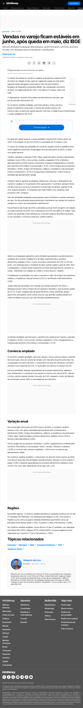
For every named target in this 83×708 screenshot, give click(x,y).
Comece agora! (40, 127)
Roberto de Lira (8, 54)
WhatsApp (49, 608)
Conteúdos (25, 608)
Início (5, 8)
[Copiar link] (54, 63)
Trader (5, 637)
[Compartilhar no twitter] (39, 63)
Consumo (6, 650)
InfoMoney (8, 600)
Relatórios (24, 605)
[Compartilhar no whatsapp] (29, 63)
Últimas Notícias (17, 8)
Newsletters (74, 3)
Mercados (47, 8)
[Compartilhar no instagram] (4, 677)
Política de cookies (69, 618)
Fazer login (66, 605)
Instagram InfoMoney (46, 545)
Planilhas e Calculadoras (26, 613)
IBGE (32, 545)
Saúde (5, 661)
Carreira (6, 658)
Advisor (5, 633)
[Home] (12, 3)
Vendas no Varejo (14, 549)
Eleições (71, 8)
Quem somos (67, 608)
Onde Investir (59, 8)
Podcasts (49, 612)
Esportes (6, 654)
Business (6, 629)
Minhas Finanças (6, 641)
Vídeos (48, 616)
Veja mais (66, 600)
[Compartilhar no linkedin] (44, 63)
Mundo (5, 626)
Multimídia (50, 600)
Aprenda (25, 600)
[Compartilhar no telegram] (49, 63)
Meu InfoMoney (33, 8)
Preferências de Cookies (68, 623)
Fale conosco (67, 629)
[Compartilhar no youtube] (31, 677)
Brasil (4, 647)
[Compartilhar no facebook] (34, 63)
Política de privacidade (66, 613)
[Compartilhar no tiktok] (26, 677)
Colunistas (7, 665)
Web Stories (50, 619)
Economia (5, 31)
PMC (60, 545)
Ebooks (23, 622)
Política (5, 618)
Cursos (23, 618)
